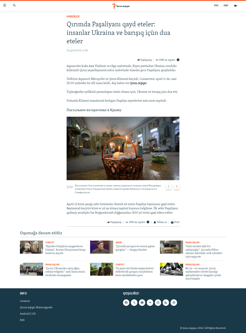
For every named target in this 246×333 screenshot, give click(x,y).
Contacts (25, 301)
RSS (22, 320)
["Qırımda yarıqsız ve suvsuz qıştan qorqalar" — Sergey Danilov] (101, 247)
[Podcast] (174, 302)
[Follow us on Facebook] (126, 302)
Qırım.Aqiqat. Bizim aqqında (36, 307)
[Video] (236, 5)
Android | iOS (28, 314)
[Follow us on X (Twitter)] (134, 302)
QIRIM (118, 242)
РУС (216, 5)
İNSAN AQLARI (192, 242)
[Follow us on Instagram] (158, 302)
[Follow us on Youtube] (142, 302)
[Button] (144, 60)
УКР (226, 5)
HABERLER (73, 16)
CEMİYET (49, 242)
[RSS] (166, 302)
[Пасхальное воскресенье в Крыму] (123, 148)
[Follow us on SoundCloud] (150, 302)
